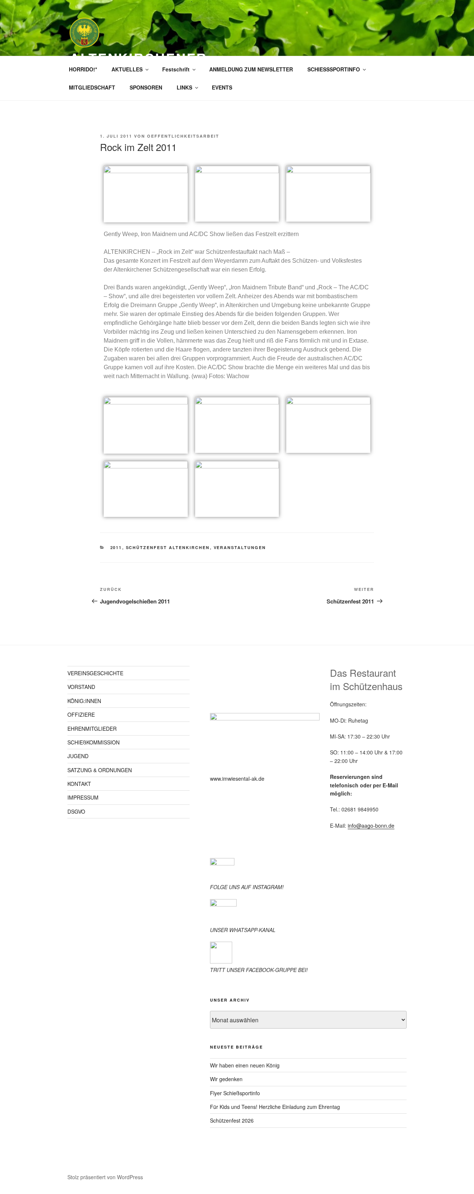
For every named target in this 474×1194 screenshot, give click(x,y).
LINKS (184, 87)
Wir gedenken (226, 1079)
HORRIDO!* (83, 69)
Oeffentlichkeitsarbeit (183, 136)
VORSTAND (81, 686)
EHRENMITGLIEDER (92, 728)
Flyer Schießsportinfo (235, 1093)
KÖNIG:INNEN (84, 700)
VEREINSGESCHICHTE (95, 673)
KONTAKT (79, 783)
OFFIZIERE (81, 714)
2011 (116, 547)
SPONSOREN (146, 87)
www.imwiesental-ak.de (237, 778)
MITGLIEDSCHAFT (92, 87)
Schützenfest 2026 (232, 1120)
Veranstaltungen (240, 547)
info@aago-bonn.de (371, 825)
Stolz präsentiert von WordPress (105, 1177)
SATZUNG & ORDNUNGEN (99, 770)
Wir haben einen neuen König (245, 1065)
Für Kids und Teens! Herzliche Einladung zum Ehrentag (275, 1106)
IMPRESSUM (83, 797)
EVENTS (222, 87)
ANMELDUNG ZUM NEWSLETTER (251, 69)
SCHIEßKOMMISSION (93, 742)
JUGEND (78, 756)
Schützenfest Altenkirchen (168, 547)
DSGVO (76, 811)
